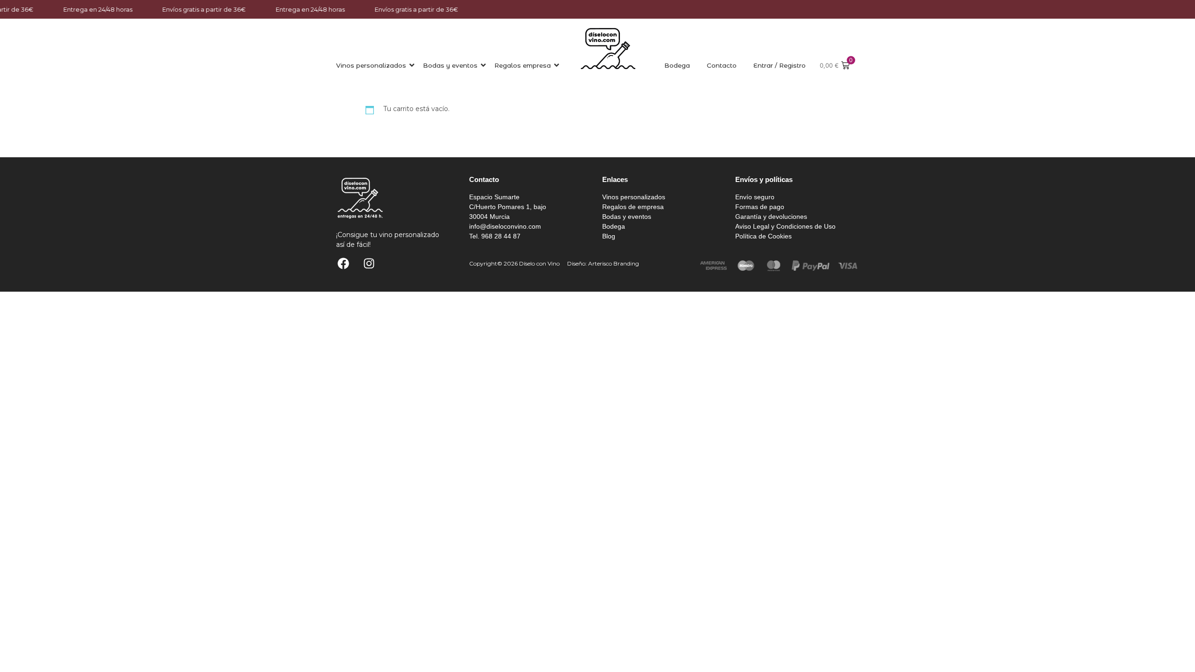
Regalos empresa (522, 65)
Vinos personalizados (371, 65)
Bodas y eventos (450, 65)
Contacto (722, 65)
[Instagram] (368, 263)
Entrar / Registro (779, 65)
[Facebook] (343, 263)
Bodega (677, 65)
